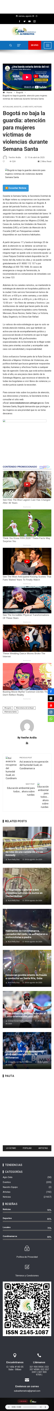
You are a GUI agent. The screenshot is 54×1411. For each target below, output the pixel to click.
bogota (8, 708)
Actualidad (8, 107)
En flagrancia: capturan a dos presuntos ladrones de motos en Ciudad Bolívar (24, 893)
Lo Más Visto (28, 107)
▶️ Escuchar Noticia (15, 188)
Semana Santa (11, 712)
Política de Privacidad (27, 1257)
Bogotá (17, 107)
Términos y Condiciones (27, 1275)
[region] (27, 1110)
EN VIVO (34, 45)
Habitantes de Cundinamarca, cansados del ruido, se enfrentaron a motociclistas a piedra (26, 934)
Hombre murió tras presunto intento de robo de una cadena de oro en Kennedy (26, 851)
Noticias (38, 107)
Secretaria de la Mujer (25, 708)
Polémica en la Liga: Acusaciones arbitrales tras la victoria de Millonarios (25, 1054)
